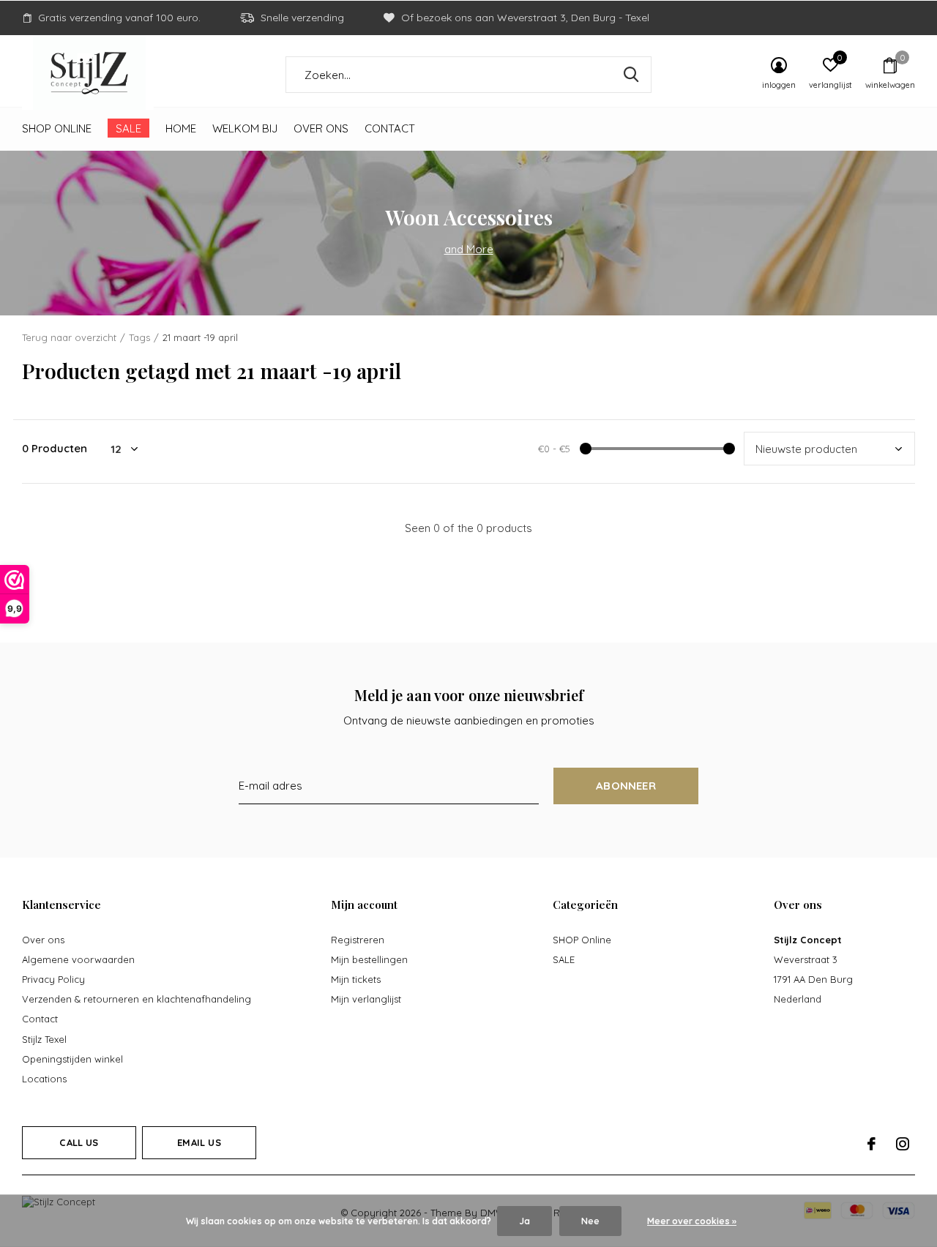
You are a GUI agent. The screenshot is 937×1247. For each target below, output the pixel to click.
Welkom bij (244, 128)
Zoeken (631, 74)
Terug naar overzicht (69, 337)
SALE (128, 128)
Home (180, 128)
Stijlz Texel (44, 1039)
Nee (590, 1221)
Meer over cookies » (691, 1221)
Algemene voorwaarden (78, 959)
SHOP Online (57, 128)
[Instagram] (902, 1144)
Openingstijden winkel (72, 1059)
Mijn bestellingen (369, 959)
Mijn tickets (356, 979)
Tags (139, 337)
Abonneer (626, 786)
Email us (198, 1142)
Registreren (357, 939)
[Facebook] (871, 1144)
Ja (524, 1221)
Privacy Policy (53, 979)
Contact (390, 128)
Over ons (321, 128)
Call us (78, 1142)
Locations (44, 1079)
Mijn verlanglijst (366, 999)
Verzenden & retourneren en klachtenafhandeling (136, 999)
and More (468, 249)
